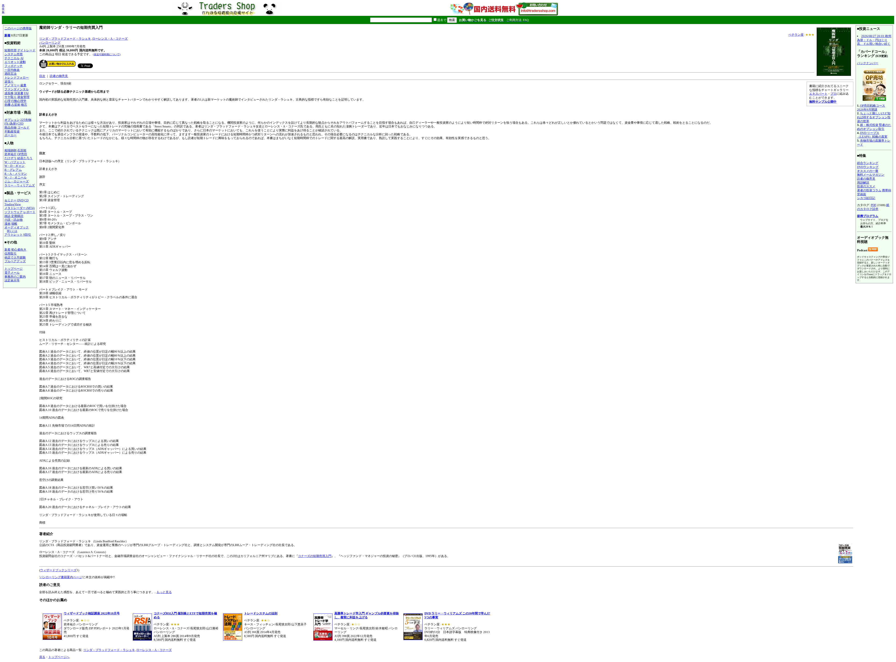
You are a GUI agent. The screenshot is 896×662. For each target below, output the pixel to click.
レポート (29, 212)
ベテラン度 (796, 34)
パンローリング (49, 42)
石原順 (21, 150)
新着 (7, 35)
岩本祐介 (10, 154)
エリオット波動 (15, 62)
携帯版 (3, 8)
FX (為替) (10, 123)
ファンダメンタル (16, 89)
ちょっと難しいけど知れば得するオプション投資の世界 (873, 117)
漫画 (7, 223)
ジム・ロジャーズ (16, 181)
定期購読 (17, 216)
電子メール (12, 272)
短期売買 (10, 50)
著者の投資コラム (869, 190)
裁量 (23, 85)
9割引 (27, 234)
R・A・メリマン (15, 173)
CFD (20, 123)
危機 (7, 104)
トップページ (13, 268)
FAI (26, 93)
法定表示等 (12, 280)
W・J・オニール (15, 177)
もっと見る (164, 592)
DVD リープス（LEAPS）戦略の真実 (872, 135)
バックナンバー (867, 63)
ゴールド (23, 127)
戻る (42, 657)
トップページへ (59, 657)
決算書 (18, 93)
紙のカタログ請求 (873, 207)
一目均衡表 (12, 70)
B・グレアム (13, 170)
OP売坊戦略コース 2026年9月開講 (871, 107)
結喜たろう (24, 158)
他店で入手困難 (15, 257)
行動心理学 (18, 101)
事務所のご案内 (15, 276)
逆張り (9, 81)
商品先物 (10, 127)
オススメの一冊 (867, 171)
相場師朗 (10, 150)
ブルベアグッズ (15, 261)
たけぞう (10, 158)
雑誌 (7, 216)
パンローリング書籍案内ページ (61, 577)
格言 (24, 104)
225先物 (25, 120)
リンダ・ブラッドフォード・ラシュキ (65, 38)
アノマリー (12, 85)
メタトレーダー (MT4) (19, 208)
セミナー (10, 200)
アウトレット (13, 234)
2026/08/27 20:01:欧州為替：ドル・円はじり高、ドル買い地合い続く (874, 40)
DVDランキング (867, 167)
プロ (833, 93)
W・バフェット (14, 162)
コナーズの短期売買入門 (314, 556)
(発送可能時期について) (106, 54)
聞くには (12, 231)
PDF (873, 205)
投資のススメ (866, 186)
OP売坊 (22, 154)
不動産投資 (12, 131)
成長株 (9, 93)
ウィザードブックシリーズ (58, 570)
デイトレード (26, 50)
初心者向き (18, 249)
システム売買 (13, 54)
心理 (7, 101)
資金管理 (23, 97)
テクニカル (12, 58)
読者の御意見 (59, 76)
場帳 (14, 223)
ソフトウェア (13, 212)
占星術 (15, 104)
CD (26, 200)
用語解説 (863, 182)
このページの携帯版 (18, 28)
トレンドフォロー (16, 77)
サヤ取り (10, 97)
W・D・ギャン (14, 166)
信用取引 (10, 253)
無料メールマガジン (870, 174)
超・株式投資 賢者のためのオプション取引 (874, 127)
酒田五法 (10, 73)
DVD (20, 200)
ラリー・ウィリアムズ (19, 185)
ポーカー (10, 135)
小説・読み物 (13, 219)
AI (21, 58)
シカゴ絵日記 (866, 198)
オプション (12, 120)
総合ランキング (867, 163)
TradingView (12, 204)
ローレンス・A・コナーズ (110, 38)
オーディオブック (16, 227)
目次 (42, 76)
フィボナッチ (13, 66)
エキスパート (818, 93)
